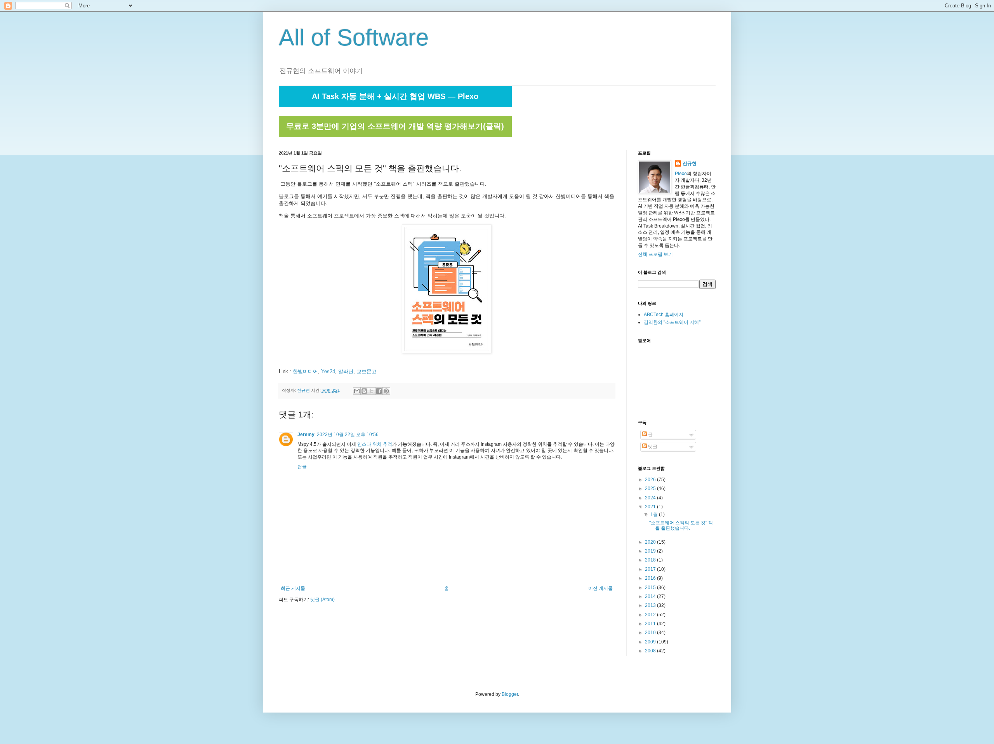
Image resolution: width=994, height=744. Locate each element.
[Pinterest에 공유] (386, 391)
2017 (651, 569)
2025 (651, 488)
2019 (651, 551)
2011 (651, 623)
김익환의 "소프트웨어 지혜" (672, 322)
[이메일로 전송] (357, 391)
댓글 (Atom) (322, 599)
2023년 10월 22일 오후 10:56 (348, 434)
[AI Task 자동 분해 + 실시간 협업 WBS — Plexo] (395, 105)
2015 (651, 587)
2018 (651, 560)
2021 (651, 506)
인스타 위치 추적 (374, 444)
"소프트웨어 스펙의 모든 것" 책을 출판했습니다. (681, 525)
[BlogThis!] (364, 391)
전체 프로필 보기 (655, 254)
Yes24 (328, 371)
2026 (651, 479)
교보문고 (366, 371)
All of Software (354, 37)
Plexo (681, 173)
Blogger (510, 694)
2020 (651, 542)
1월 (654, 514)
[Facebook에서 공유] (379, 391)
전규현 (690, 163)
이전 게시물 (600, 588)
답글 (302, 466)
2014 (651, 596)
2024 (651, 498)
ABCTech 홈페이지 (663, 314)
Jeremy (306, 434)
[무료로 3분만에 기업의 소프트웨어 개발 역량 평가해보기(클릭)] (395, 135)
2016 (651, 578)
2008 (651, 651)
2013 (651, 605)
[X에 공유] (371, 391)
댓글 (652, 446)
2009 (651, 642)
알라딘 (345, 371)
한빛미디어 (305, 371)
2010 (651, 632)
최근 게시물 (293, 588)
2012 (651, 614)
